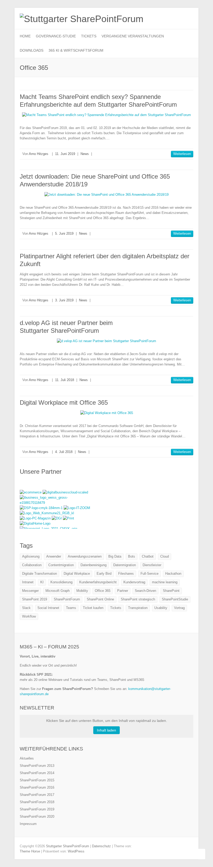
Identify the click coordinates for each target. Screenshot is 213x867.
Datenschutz (101, 846)
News (85, 154)
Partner (122, 591)
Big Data (114, 556)
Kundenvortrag (134, 582)
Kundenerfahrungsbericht (98, 582)
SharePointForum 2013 (37, 766)
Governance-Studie (56, 36)
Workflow (29, 616)
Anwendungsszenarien (85, 556)
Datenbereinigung (93, 565)
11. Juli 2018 (64, 380)
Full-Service (149, 573)
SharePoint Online (100, 599)
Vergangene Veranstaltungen (133, 36)
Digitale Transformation (39, 573)
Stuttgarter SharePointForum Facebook (157, 17)
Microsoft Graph (57, 591)
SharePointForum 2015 (37, 780)
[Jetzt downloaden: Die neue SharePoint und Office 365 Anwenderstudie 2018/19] (106, 194)
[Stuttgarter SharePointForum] (81, 18)
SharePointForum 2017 (37, 795)
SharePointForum (67, 599)
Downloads (31, 50)
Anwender (53, 556)
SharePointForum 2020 (37, 816)
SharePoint (171, 591)
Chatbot (148, 556)
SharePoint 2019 (34, 599)
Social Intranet (48, 608)
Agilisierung (30, 556)
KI (42, 582)
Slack (26, 608)
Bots (131, 556)
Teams (71, 608)
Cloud (164, 556)
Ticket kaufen (93, 608)
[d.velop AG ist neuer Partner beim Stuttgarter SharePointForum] (106, 341)
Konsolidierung (61, 582)
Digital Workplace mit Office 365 (64, 402)
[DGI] (57, 518)
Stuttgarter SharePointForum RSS (180, 17)
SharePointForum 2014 (37, 773)
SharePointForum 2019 (37, 809)
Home (25, 36)
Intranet (28, 582)
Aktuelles (27, 758)
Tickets (88, 36)
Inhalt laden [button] (106, 730)
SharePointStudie (175, 599)
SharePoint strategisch (138, 599)
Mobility (82, 591)
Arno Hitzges (38, 154)
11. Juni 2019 (65, 154)
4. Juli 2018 (63, 452)
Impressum (28, 824)
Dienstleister (152, 565)
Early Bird (104, 573)
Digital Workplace (77, 573)
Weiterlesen (182, 154)
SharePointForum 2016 (37, 787)
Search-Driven (145, 591)
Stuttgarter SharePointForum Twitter (165, 17)
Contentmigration (61, 565)
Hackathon (173, 573)
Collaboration (32, 565)
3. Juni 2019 (64, 300)
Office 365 (102, 591)
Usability (160, 608)
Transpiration (138, 608)
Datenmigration (124, 565)
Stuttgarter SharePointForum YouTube (172, 17)
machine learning (164, 582)
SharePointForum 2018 (37, 802)
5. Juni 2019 (64, 233)
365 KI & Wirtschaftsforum (76, 50)
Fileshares (126, 573)
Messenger (30, 591)
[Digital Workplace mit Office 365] (106, 413)
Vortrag (179, 608)
